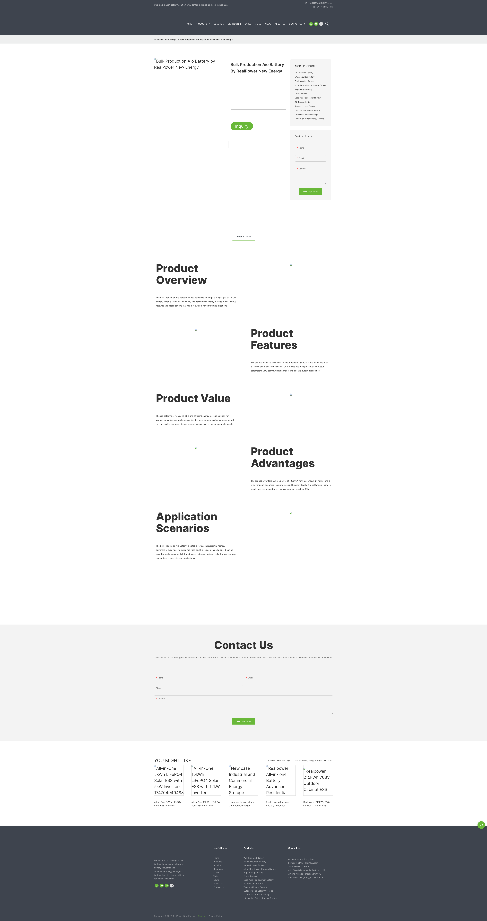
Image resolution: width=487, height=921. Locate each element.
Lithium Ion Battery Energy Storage (306, 760)
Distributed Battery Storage (278, 760)
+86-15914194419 (324, 6)
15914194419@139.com (320, 3)
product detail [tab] (244, 236)
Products (328, 760)
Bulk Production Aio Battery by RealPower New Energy (206, 39)
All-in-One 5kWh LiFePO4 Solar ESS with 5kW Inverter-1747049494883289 (167, 804)
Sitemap (201, 916)
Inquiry (241, 126)
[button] (304, 24)
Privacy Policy (215, 916)
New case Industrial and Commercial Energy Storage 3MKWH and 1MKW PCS (242, 804)
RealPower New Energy (165, 39)
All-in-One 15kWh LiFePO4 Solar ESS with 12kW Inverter (205, 804)
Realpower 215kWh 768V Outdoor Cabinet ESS (316, 804)
